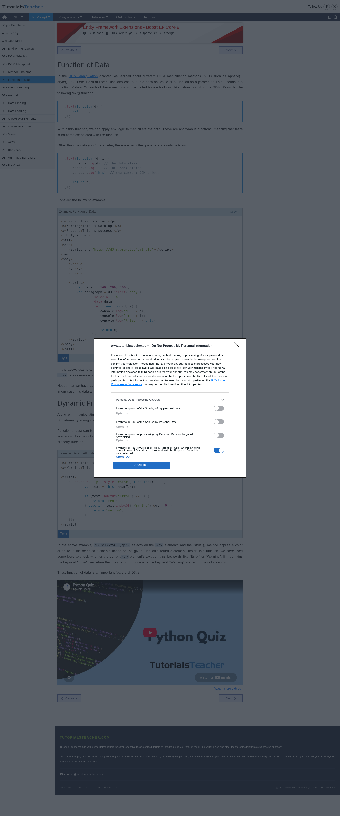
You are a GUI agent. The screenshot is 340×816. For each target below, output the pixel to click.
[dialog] (170, 408)
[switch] (219, 408)
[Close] (238, 346)
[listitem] (170, 399)
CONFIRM (141, 465)
